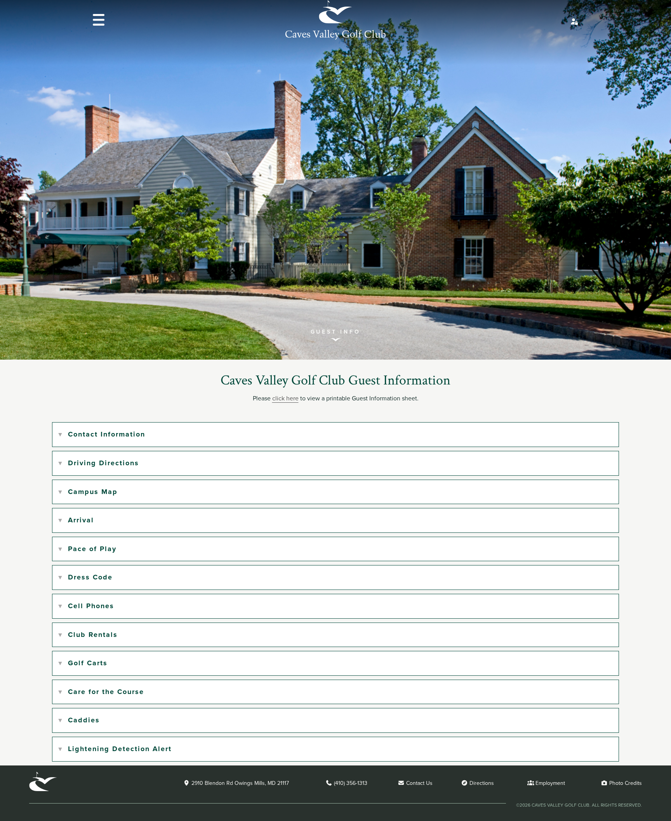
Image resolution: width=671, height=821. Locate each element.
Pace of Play (92, 549)
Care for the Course (106, 692)
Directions (481, 783)
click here (285, 398)
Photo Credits (625, 783)
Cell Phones (91, 606)
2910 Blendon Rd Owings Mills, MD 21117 (239, 783)
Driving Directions (103, 463)
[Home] (335, 37)
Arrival (81, 520)
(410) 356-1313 (349, 783)
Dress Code (90, 577)
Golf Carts (88, 663)
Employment (549, 783)
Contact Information (106, 434)
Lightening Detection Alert (120, 749)
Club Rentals (93, 635)
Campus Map (93, 492)
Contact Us (419, 783)
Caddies (84, 720)
